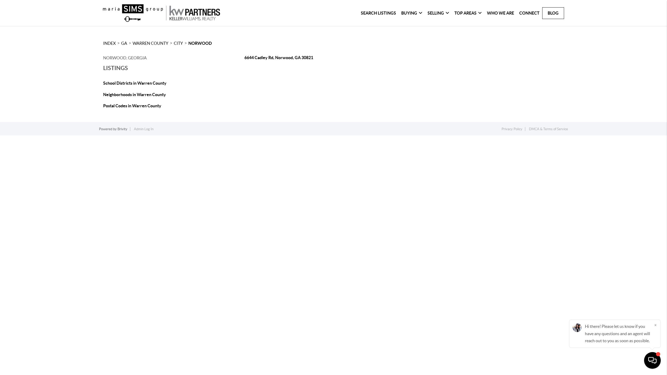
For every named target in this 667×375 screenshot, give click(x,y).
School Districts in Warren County (134, 83)
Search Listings (378, 13)
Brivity (122, 129)
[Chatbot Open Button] (652, 360)
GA (124, 43)
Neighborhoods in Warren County (134, 94)
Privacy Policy (512, 129)
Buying (409, 13)
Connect (529, 13)
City (178, 43)
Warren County (150, 43)
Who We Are (500, 13)
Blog (553, 13)
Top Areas (465, 13)
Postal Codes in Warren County (132, 105)
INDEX (109, 43)
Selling (436, 13)
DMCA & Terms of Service (548, 129)
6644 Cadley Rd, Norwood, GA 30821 (278, 57)
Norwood (200, 43)
